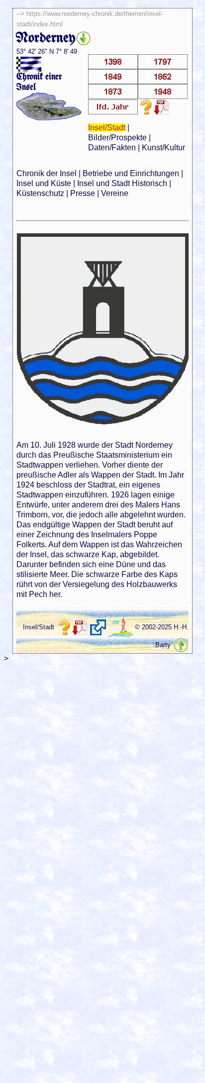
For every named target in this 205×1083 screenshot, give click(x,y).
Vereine (114, 193)
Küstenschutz (40, 193)
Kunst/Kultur (163, 147)
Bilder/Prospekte (117, 137)
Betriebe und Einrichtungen (131, 173)
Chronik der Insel (46, 173)
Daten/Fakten (112, 147)
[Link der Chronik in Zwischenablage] (98, 627)
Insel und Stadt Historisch (122, 183)
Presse (82, 193)
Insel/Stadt (106, 127)
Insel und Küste (43, 183)
